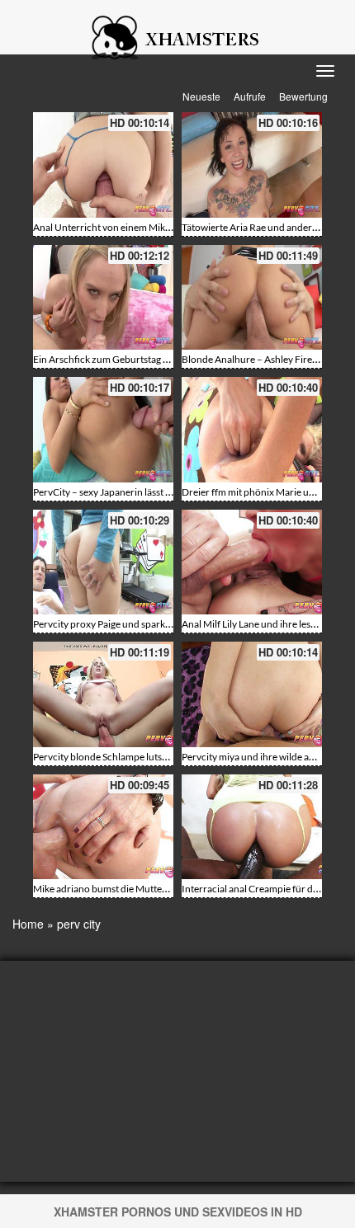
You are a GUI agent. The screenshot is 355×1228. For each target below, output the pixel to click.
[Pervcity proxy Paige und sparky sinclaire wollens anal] (103, 562)
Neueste (201, 96)
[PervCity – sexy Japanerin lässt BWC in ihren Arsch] (103, 429)
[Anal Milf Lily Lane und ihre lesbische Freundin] (252, 562)
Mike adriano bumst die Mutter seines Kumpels (133, 888)
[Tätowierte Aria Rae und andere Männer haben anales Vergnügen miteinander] (252, 165)
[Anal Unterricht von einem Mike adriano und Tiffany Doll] (103, 165)
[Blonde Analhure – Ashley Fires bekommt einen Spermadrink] (252, 298)
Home (28, 923)
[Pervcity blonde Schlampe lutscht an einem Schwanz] (103, 694)
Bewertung (303, 96)
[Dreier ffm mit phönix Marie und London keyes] (252, 429)
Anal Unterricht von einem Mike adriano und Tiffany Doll (155, 227)
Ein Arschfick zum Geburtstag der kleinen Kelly (133, 359)
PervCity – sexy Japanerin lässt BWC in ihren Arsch (141, 492)
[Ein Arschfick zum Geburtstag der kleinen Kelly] (103, 298)
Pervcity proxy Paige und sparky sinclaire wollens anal (148, 624)
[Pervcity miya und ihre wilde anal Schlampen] (252, 694)
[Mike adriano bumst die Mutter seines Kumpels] (103, 827)
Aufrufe (250, 96)
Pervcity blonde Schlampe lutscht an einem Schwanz (145, 756)
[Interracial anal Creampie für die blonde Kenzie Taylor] (252, 827)
